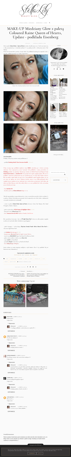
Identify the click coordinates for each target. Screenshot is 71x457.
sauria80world (10, 397)
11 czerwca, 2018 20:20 (20, 355)
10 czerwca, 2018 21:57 (17, 316)
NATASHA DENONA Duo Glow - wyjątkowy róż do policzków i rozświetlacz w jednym (16, 275)
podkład (6, 261)
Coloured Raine (13, 258)
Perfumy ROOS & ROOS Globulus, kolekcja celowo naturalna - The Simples (59, 144)
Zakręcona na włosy (12, 336)
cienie (7, 258)
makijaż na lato (37, 258)
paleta (43, 258)
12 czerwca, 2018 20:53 (19, 397)
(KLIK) (24, 209)
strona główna (23, 22)
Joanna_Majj (10, 377)
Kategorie (31, 22)
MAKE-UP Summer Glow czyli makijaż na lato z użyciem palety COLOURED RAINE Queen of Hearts (37, 275)
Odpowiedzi (12, 323)
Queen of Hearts (13, 261)
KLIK (18, 232)
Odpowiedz (9, 320)
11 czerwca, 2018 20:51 (17, 377)
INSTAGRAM (17, 255)
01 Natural (20, 162)
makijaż (30, 258)
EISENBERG (20, 258)
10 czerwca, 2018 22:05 (22, 326)
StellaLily (13, 326)
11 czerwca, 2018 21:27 (22, 387)
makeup (25, 258)
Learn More (32, 453)
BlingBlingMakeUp (11, 355)
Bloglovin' (35, 255)
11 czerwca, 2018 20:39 (22, 345)
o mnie (45, 22)
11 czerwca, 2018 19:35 (21, 336)
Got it (40, 453)
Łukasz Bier (9, 316)
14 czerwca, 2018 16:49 (22, 406)
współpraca (39, 22)
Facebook (26, 255)
